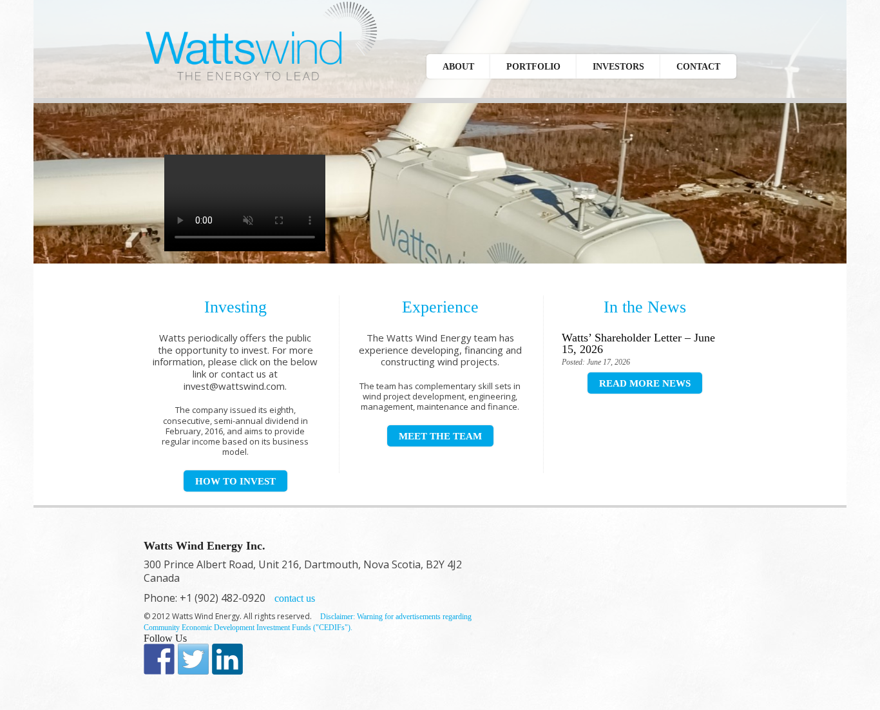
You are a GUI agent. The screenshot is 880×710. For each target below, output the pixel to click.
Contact (698, 67)
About (458, 67)
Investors (618, 67)
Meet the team (440, 436)
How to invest (235, 481)
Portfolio (533, 67)
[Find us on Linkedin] (227, 659)
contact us (294, 598)
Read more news (645, 383)
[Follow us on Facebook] (159, 659)
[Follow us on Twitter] (193, 659)
